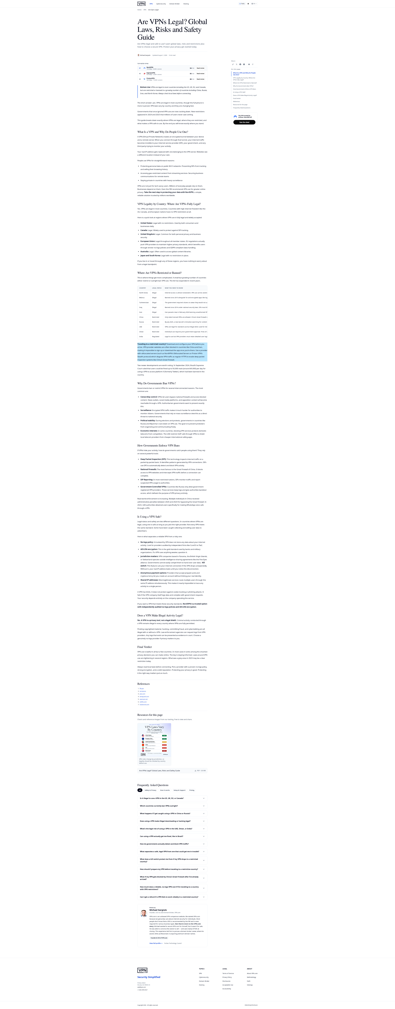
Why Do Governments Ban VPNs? (243, 86)
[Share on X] (236, 64)
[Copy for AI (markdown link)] (252, 64)
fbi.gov (142, 688)
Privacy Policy (227, 977)
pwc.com (142, 694)
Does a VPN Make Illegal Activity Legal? (245, 95)
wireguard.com (144, 696)
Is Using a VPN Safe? (239, 92)
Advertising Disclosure (251, 1005)
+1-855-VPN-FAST (142, 990)
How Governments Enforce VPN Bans (244, 89)
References (236, 101)
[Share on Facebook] (240, 64)
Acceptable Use (227, 985)
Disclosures (226, 981)
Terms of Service (228, 973)
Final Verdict (237, 98)
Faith (248, 981)
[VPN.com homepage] (141, 4)
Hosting (186, 4)
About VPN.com (252, 973)
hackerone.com (144, 704)
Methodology (251, 977)
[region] (172, 312)
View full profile (155, 943)
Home (139, 10)
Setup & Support (179, 790)
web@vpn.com (141, 987)
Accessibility (226, 989)
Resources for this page (240, 104)
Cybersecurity (161, 4)
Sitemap (250, 985)
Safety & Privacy (150, 790)
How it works (165, 790)
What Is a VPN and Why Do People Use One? (244, 74)
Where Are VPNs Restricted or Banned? (245, 83)
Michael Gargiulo (145, 55)
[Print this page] (249, 64)
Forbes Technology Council (172, 943)
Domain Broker (174, 4)
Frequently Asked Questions (241, 108)
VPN (151, 4)
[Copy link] (233, 64)
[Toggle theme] (248, 3)
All (140, 790)
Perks (243, 4)
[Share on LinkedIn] (244, 64)
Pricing (191, 790)
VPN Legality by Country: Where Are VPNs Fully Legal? (244, 79)
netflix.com (143, 702)
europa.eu (143, 691)
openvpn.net (144, 699)
